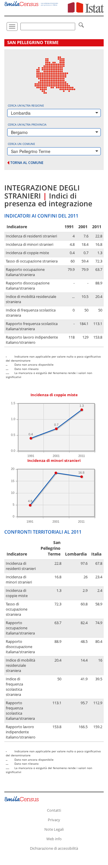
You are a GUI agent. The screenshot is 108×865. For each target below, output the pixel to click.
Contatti (54, 810)
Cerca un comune (21, 144)
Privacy (54, 819)
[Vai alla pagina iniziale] (31, 3)
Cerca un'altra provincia (27, 124)
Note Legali (54, 829)
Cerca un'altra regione (26, 105)
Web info (54, 838)
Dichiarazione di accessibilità (54, 848)
